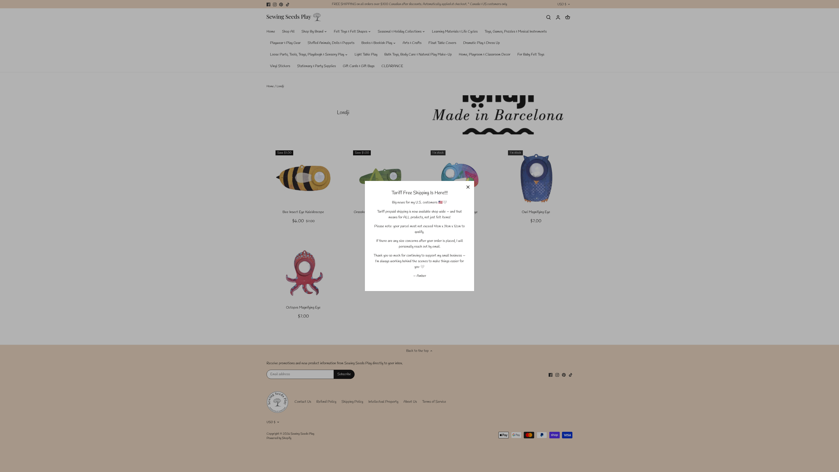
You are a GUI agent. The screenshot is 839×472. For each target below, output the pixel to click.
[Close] (468, 187)
